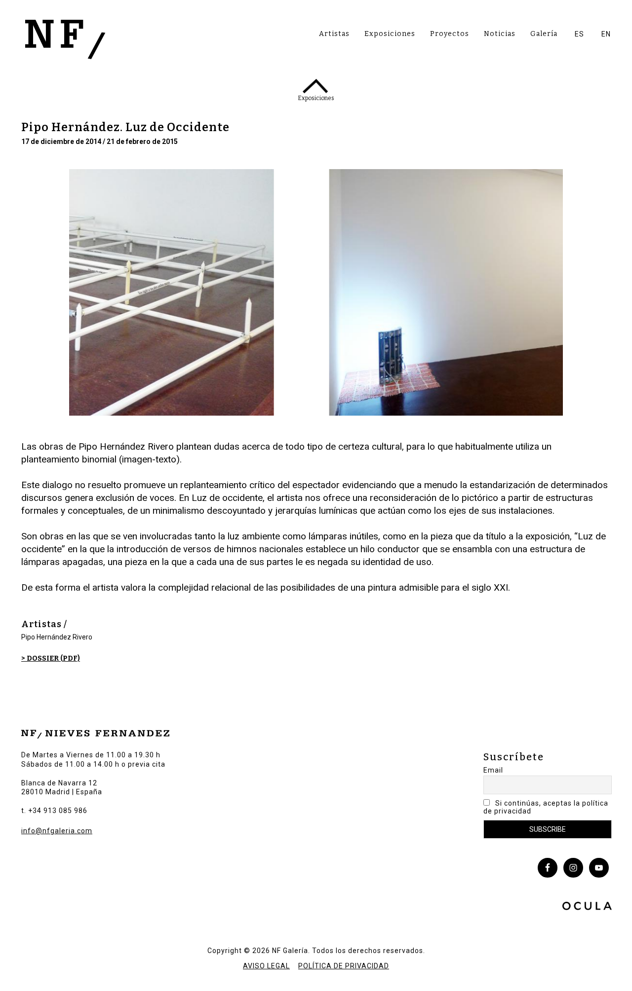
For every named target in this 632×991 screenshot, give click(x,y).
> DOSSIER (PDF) (50, 658)
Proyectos (449, 34)
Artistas (334, 34)
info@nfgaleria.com (56, 831)
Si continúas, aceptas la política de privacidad (545, 807)
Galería (543, 34)
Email (493, 770)
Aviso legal (266, 966)
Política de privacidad (343, 966)
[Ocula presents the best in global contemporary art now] (587, 907)
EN (606, 34)
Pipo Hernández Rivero (56, 637)
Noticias (499, 34)
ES (579, 34)
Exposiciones (389, 34)
